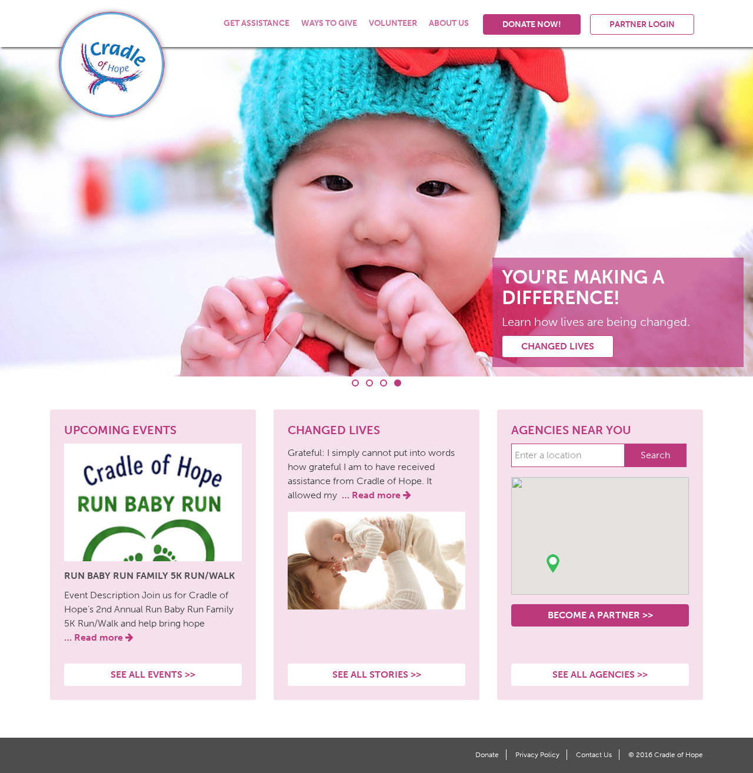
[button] (553, 563)
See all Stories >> (376, 674)
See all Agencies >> (600, 674)
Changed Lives (557, 346)
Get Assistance (256, 23)
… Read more (94, 637)
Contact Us (594, 755)
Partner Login (642, 24)
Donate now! (531, 24)
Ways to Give (329, 23)
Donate (487, 755)
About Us (449, 23)
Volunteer (393, 23)
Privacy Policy (537, 755)
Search (655, 455)
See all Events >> (153, 674)
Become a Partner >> (600, 615)
